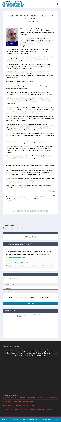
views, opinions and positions (15, 196)
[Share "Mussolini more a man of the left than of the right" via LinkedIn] (34, 211)
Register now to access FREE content (18, 262)
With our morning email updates (11, 279)
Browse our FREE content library (16, 257)
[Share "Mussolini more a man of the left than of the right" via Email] (44, 211)
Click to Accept (46, 419)
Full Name (6, 282)
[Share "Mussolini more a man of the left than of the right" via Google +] (25, 211)
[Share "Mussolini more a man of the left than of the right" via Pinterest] (31, 211)
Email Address (7, 288)
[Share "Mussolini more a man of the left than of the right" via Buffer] (37, 211)
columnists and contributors (37, 196)
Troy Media (52, 191)
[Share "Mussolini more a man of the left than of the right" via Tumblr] (28, 211)
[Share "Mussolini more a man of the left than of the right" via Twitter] (21, 211)
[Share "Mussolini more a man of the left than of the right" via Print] (47, 211)
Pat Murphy (28, 21)
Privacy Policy (55, 419)
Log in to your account (14, 260)
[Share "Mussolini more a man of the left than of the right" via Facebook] (18, 211)
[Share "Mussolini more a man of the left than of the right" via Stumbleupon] (40, 211)
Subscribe (30, 303)
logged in (12, 227)
